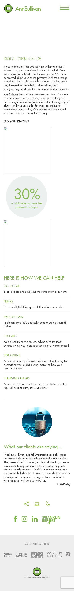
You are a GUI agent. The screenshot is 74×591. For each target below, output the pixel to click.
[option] (20, 555)
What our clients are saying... (33, 446)
